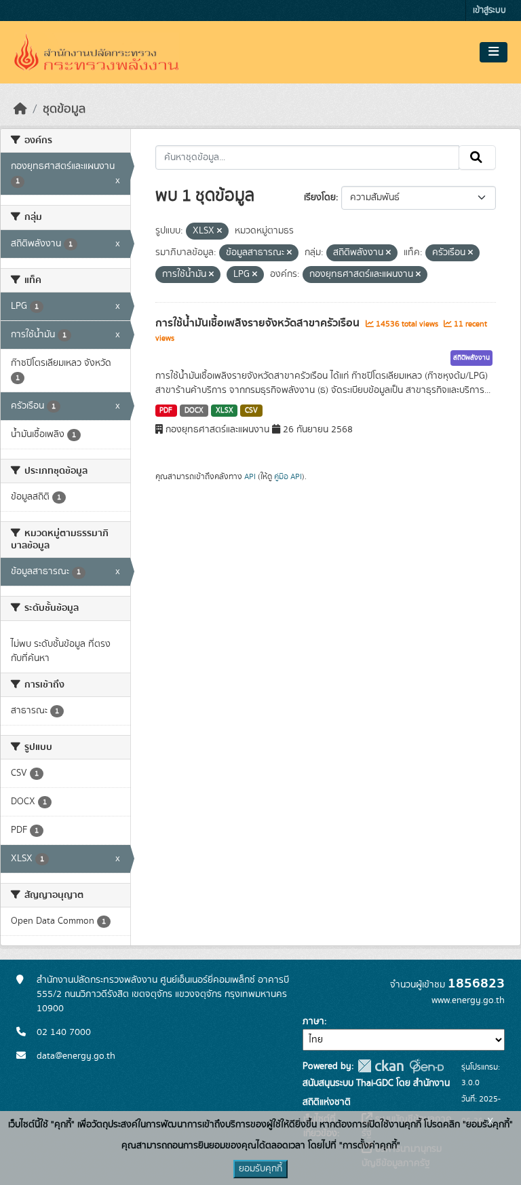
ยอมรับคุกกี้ (260, 1168)
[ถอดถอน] (219, 231)
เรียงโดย (320, 197)
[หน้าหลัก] (20, 109)
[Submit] (477, 157)
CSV (251, 410)
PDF (165, 410)
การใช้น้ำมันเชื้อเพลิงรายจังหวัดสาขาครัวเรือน (258, 323)
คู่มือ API (288, 476)
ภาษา (313, 1021)
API (250, 476)
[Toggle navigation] (493, 52)
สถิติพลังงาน (471, 357)
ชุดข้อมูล (64, 109)
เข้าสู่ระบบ (489, 10)
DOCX (194, 410)
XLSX (224, 410)
